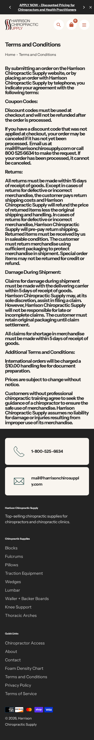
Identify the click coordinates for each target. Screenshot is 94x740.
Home (10, 54)
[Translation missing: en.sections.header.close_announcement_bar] (90, 7)
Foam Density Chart (24, 668)
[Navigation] (84, 25)
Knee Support (18, 607)
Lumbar (12, 590)
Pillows (11, 564)
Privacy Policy (18, 685)
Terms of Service (21, 693)
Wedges (13, 581)
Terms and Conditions (37, 54)
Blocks (11, 548)
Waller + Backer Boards (27, 598)
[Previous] (10, 7)
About (11, 651)
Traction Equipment (24, 573)
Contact (13, 659)
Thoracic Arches (21, 615)
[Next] (83, 7)
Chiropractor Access (25, 643)
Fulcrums (14, 556)
